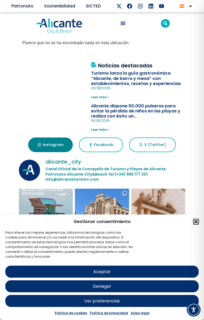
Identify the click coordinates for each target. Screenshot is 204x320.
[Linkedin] (151, 6)
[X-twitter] (119, 6)
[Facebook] (129, 6)
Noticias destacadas (125, 65)
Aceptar (102, 272)
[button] (196, 221)
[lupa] (165, 23)
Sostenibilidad (59, 6)
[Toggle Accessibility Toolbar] (193, 309)
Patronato (22, 6)
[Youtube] (161, 6)
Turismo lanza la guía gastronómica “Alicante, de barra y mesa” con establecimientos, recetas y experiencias (136, 78)
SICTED (93, 6)
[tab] (50, 144)
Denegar (102, 286)
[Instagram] (140, 6)
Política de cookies (71, 313)
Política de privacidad (109, 313)
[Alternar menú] (123, 23)
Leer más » (100, 97)
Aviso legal (140, 313)
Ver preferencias (102, 301)
